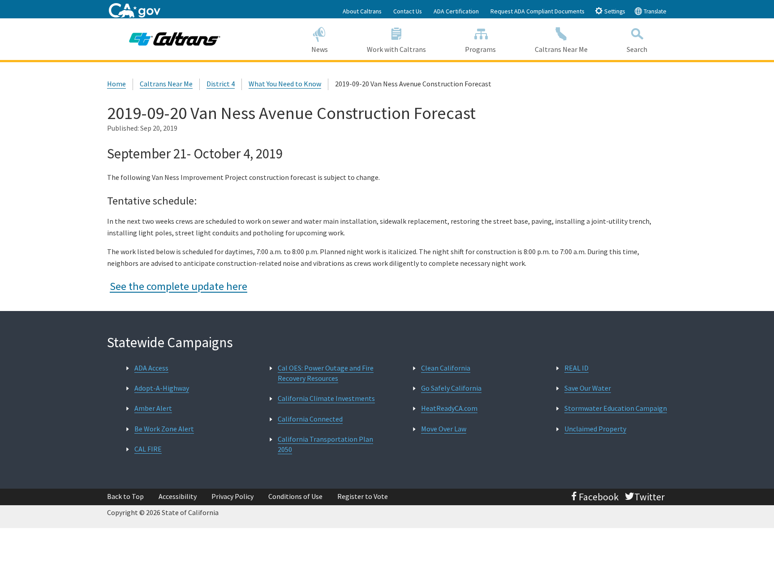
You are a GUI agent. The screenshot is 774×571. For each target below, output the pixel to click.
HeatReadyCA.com (449, 408)
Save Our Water (587, 388)
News (319, 49)
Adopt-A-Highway (161, 388)
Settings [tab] (614, 11)
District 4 (220, 83)
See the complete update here (178, 286)
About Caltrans (362, 11)
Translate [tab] (654, 11)
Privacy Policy (232, 496)
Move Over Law (443, 428)
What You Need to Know (285, 83)
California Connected (310, 418)
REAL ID (576, 367)
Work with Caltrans (396, 49)
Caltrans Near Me (561, 49)
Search (637, 49)
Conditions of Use (295, 496)
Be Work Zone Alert (164, 428)
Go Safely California (451, 388)
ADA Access (151, 367)
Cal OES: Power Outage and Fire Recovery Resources (326, 373)
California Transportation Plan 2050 (325, 444)
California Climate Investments (326, 398)
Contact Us (407, 11)
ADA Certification (456, 11)
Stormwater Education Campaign (615, 408)
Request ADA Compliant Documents (537, 11)
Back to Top (125, 496)
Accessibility (178, 496)
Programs (480, 49)
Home (116, 83)
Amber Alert (153, 408)
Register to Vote (362, 496)
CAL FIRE (148, 448)
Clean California (445, 367)
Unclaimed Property (595, 428)
